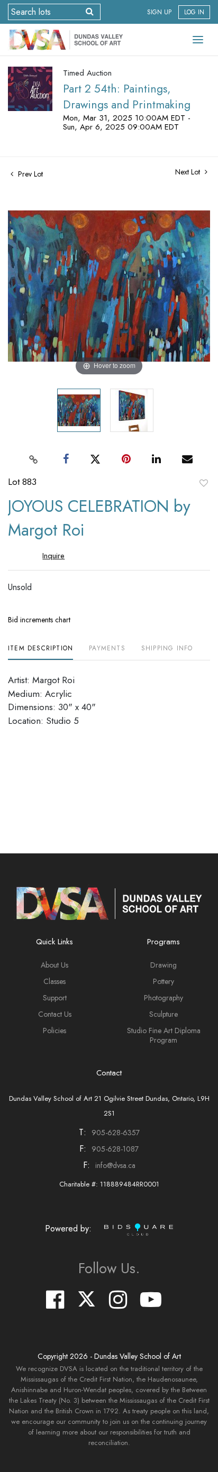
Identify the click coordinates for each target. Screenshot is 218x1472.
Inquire (53, 556)
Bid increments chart (39, 619)
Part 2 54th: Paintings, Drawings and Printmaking (126, 97)
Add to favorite (203, 482)
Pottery (163, 981)
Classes (54, 981)
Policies (54, 1030)
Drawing (163, 965)
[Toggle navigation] (198, 39)
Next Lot (188, 172)
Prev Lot (29, 174)
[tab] (40, 652)
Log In (194, 12)
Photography (163, 997)
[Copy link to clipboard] (34, 459)
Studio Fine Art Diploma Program (164, 1035)
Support (55, 997)
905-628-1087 (115, 1149)
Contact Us (54, 1014)
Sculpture (163, 1014)
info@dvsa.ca (115, 1165)
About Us (54, 965)
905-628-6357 (116, 1132)
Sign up (159, 12)
